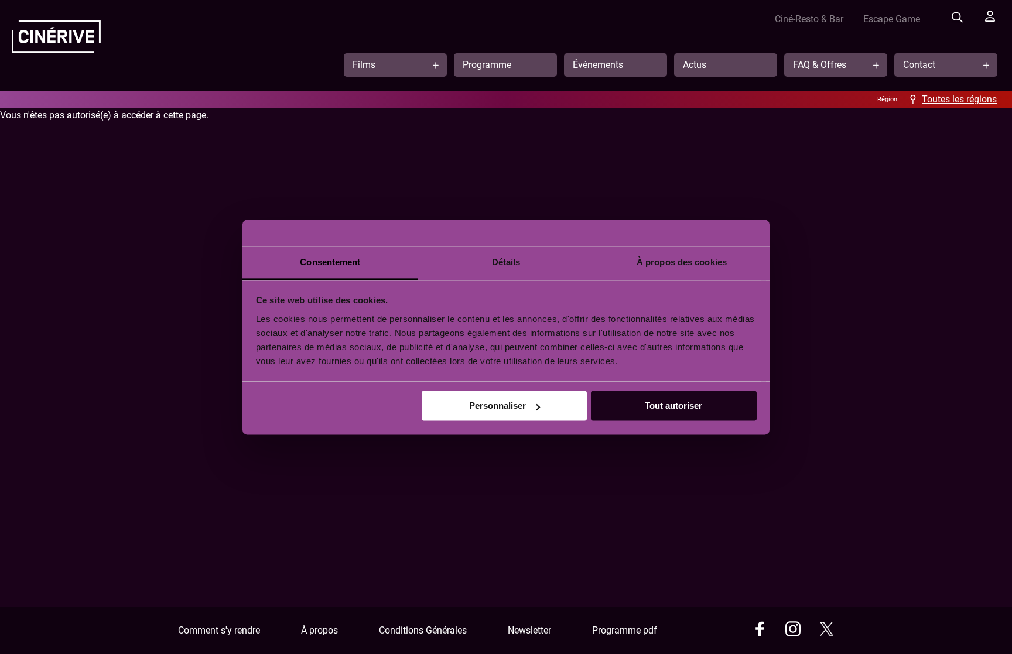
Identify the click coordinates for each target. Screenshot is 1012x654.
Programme (487, 64)
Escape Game (891, 19)
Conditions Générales (423, 630)
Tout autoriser (673, 405)
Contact (919, 64)
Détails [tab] (506, 262)
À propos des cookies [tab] (682, 262)
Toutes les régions (959, 99)
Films (364, 64)
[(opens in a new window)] (759, 631)
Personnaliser (497, 405)
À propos (319, 630)
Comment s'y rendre (219, 630)
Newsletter (529, 630)
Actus (694, 64)
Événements (598, 64)
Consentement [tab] (330, 262)
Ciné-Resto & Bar (809, 19)
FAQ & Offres (819, 64)
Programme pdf (624, 630)
